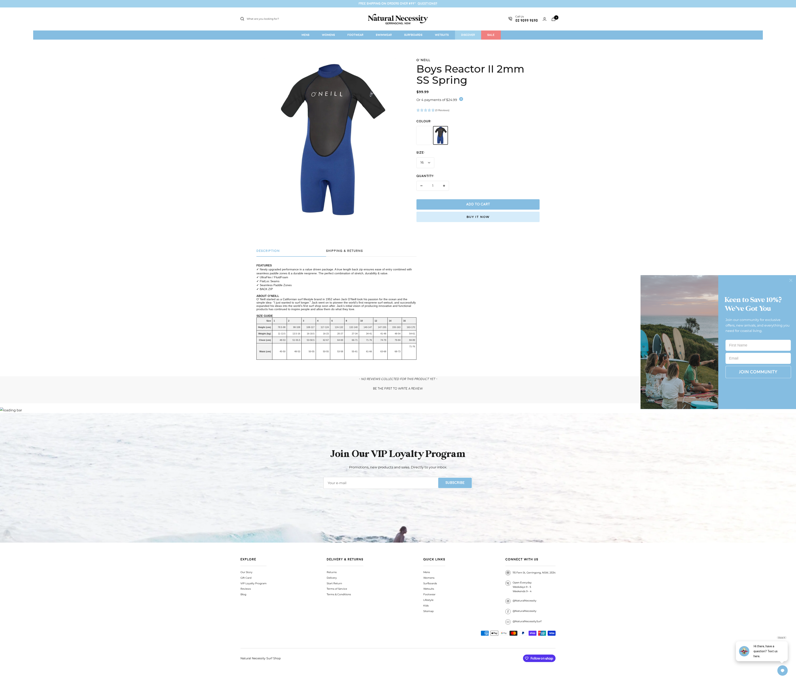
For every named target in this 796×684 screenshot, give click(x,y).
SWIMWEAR (384, 34)
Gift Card (245, 577)
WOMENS (328, 34)
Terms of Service (337, 588)
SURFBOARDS (413, 34)
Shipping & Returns (344, 251)
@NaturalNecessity (524, 600)
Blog (243, 594)
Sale (491, 34)
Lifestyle (428, 599)
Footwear (429, 594)
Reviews (245, 588)
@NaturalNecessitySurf (527, 621)
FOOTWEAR (355, 34)
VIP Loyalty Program (253, 583)
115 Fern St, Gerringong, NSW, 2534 (534, 572)
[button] (478, 110)
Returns (332, 572)
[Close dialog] (791, 280)
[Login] (544, 19)
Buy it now (478, 217)
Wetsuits (428, 588)
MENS (305, 34)
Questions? (427, 3)
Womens (428, 577)
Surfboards (430, 583)
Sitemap (428, 611)
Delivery (332, 577)
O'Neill (423, 60)
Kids (426, 605)
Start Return (334, 583)
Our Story (246, 572)
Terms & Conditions (339, 594)
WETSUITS (442, 34)
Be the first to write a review (398, 388)
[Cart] (553, 19)
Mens (426, 572)
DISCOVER (468, 34)
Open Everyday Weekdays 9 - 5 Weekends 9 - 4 (522, 587)
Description (268, 251)
